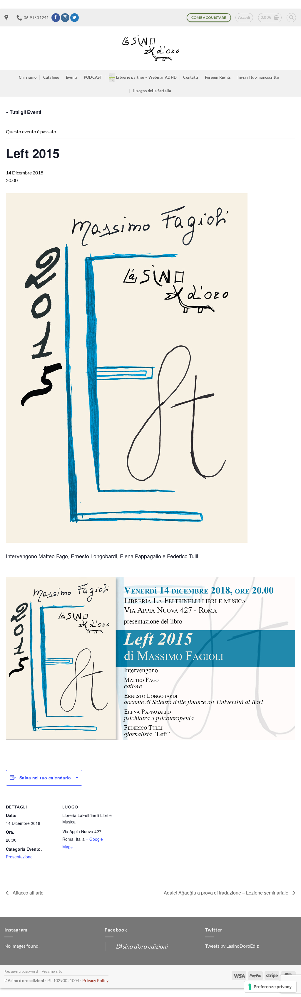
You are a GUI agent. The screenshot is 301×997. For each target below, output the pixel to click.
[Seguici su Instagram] (65, 17)
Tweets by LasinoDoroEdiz (232, 946)
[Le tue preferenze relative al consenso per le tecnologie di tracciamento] (270, 986)
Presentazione (19, 857)
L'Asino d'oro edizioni (142, 946)
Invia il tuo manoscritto (258, 77)
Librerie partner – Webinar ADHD (146, 77)
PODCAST (93, 77)
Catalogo (51, 77)
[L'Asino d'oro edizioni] (150, 48)
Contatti (190, 77)
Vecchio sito (52, 971)
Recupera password (21, 971)
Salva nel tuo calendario (45, 778)
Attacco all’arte (27, 892)
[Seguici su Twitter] (74, 17)
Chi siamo (27, 77)
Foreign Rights (218, 77)
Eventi (71, 77)
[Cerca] (291, 17)
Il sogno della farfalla (152, 90)
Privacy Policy (95, 980)
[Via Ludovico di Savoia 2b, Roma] (7, 18)
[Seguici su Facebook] (55, 17)
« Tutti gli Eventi (23, 112)
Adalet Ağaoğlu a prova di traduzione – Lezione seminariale (227, 892)
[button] (244, 17)
